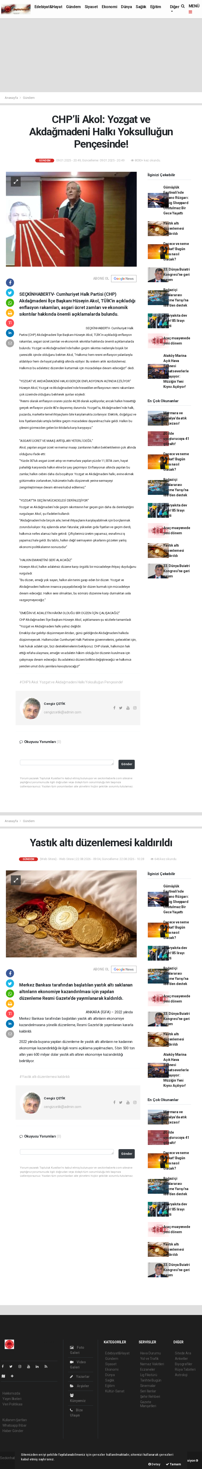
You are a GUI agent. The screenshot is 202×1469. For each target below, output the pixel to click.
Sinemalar (148, 1386)
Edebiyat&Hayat (48, 6)
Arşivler (82, 1386)
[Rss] (48, 1366)
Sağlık (141, 6)
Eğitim (155, 6)
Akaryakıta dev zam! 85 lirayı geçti (175, 320)
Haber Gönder (12, 1431)
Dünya (126, 6)
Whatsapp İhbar (14, 1425)
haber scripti (9, 1463)
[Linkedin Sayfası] (39, 1366)
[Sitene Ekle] (14, 1376)
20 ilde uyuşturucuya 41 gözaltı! (176, 439)
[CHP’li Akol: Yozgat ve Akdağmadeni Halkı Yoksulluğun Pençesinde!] (71, 219)
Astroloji (181, 1375)
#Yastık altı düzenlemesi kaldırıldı (44, 1077)
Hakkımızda (11, 1393)
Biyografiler (183, 1364)
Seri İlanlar (148, 1391)
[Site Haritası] (5, 1376)
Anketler (181, 1359)
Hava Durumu (150, 1353)
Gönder (126, 764)
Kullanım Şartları (14, 1420)
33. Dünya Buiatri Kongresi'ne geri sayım (176, 274)
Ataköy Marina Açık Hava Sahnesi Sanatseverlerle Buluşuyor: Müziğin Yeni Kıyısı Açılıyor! (175, 371)
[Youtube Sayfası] (30, 1366)
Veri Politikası (12, 1404)
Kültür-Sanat (114, 1391)
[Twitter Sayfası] (13, 1366)
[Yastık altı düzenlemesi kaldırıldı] (71, 914)
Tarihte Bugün (151, 1380)
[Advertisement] (101, 55)
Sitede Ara (183, 1353)
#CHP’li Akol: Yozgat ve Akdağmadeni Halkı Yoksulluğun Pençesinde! (71, 682)
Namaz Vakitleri (152, 1364)
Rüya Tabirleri (185, 1369)
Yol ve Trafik (149, 1359)
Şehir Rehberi (150, 1397)
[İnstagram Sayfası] (21, 1366)
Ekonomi (109, 6)
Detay (155, 1464)
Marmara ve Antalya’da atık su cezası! (174, 418)
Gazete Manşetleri (148, 1404)
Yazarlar (82, 1377)
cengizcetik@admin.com (62, 712)
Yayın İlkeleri (11, 1399)
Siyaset (91, 6)
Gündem (73, 6)
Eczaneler (147, 1369)
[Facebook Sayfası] (5, 1366)
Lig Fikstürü (148, 1375)
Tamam (175, 1464)
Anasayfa (11, 98)
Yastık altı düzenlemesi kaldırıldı (173, 228)
